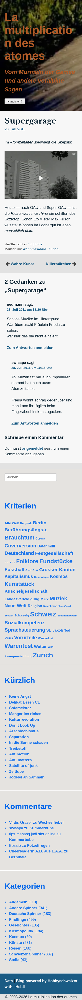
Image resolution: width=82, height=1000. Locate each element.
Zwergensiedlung (18, 656)
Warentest (19, 646)
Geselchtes (19, 925)
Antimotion (19, 754)
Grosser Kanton (57, 569)
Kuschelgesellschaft (26, 591)
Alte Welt (12, 523)
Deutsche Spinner (25, 914)
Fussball (14, 569)
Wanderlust (45, 638)
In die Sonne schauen (28, 742)
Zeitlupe (16, 771)
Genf (28, 570)
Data (9, 981)
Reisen (15, 948)
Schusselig (22, 615)
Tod (67, 630)
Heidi (20, 987)
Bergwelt (26, 523)
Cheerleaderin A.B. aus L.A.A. (36, 851)
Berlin (39, 522)
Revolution (50, 606)
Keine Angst (20, 696)
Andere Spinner (23, 908)
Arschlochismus (23, 731)
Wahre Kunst (22, 264)
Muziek (58, 598)
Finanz (10, 562)
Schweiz (43, 614)
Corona (40, 538)
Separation (19, 737)
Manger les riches (25, 714)
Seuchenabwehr (67, 615)
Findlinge (35, 244)
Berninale (17, 857)
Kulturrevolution (24, 719)
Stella (14, 960)
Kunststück (19, 584)
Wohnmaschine (35, 249)
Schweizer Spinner (26, 954)
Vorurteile (25, 637)
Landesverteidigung (22, 599)
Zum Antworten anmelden (30, 348)
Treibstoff (18, 748)
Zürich (54, 249)
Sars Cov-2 (64, 606)
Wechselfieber (51, 822)
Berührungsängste (26, 529)
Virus (9, 638)
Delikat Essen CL (24, 702)
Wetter (40, 646)
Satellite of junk (23, 766)
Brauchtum (19, 537)
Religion (35, 606)
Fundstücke (55, 561)
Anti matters (20, 760)
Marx (45, 599)
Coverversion (20, 546)
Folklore (27, 561)
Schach (9, 615)
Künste (15, 942)
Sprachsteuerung (25, 630)
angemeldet (32, 448)
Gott (35, 570)
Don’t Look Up (22, 725)
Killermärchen (58, 264)
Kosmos (59, 576)
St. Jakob (54, 630)
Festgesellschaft (54, 553)
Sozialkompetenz (25, 622)
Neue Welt (16, 605)
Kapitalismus (19, 576)
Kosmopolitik (21, 931)
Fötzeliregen (38, 845)
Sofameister (20, 708)
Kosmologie (41, 577)
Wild (50, 647)
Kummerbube (41, 828)
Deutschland (19, 553)
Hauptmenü (15, 101)
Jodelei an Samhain (26, 777)
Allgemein (18, 902)
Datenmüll (46, 546)
